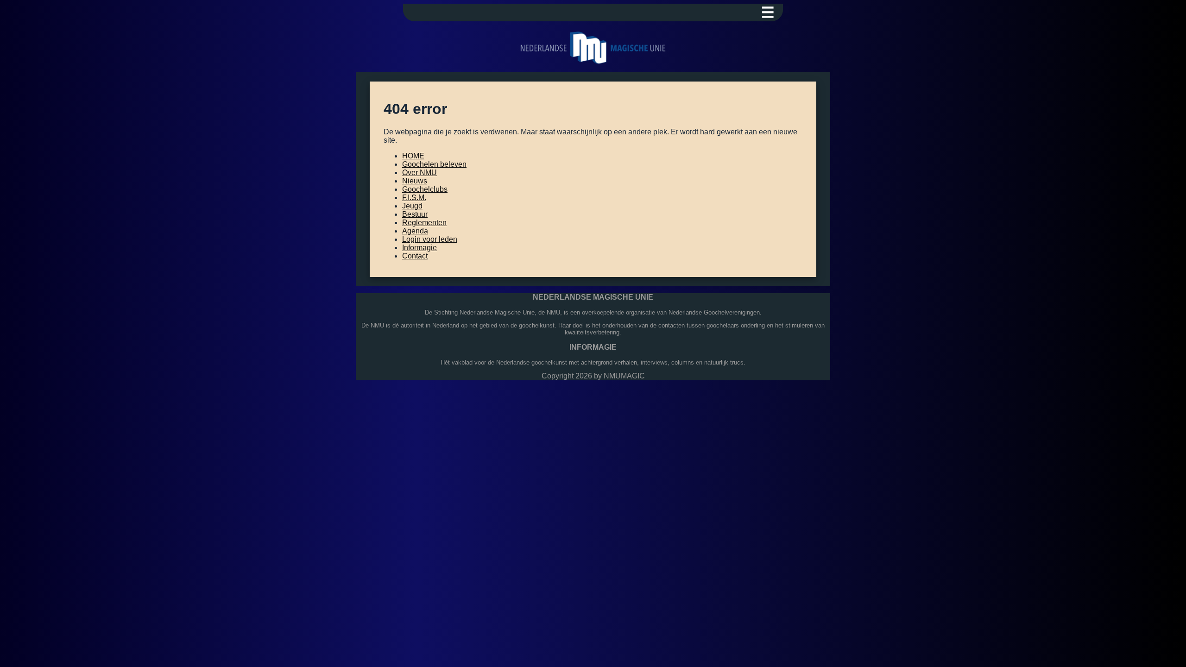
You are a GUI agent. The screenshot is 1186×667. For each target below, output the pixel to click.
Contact (415, 256)
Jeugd (412, 206)
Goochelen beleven (434, 164)
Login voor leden (429, 239)
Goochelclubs (425, 189)
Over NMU (419, 172)
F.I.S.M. (414, 197)
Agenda (415, 231)
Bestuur (415, 214)
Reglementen (424, 223)
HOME (413, 156)
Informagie (419, 248)
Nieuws (414, 181)
